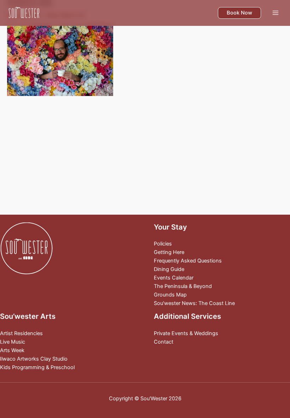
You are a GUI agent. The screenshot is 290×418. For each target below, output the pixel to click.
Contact (163, 342)
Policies (163, 244)
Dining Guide (169, 269)
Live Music (12, 342)
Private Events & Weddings (186, 333)
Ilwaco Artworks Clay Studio (34, 359)
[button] (239, 13)
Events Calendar (173, 278)
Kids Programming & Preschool (37, 367)
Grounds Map (170, 295)
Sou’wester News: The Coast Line (194, 303)
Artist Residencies (21, 333)
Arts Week (12, 350)
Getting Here (169, 252)
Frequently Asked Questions (188, 261)
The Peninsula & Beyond (183, 286)
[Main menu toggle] (275, 12)
